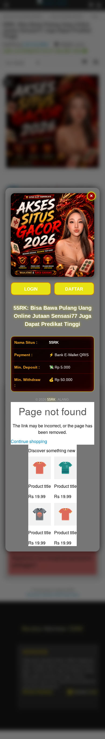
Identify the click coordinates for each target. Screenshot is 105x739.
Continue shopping (29, 441)
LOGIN (31, 289)
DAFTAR (74, 289)
